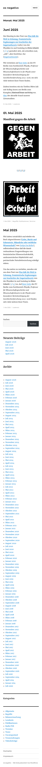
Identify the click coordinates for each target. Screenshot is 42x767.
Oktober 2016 (11, 668)
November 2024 (12, 442)
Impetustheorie (10, 57)
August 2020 (10, 543)
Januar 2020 (10, 561)
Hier (5, 95)
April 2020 (9, 555)
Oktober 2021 (11, 511)
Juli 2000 (9, 686)
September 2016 (12, 671)
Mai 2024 (9, 460)
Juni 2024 (9, 457)
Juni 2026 (9, 348)
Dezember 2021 (12, 505)
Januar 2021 (10, 528)
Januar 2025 (10, 436)
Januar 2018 (10, 624)
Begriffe (15, 221)
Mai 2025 (10, 230)
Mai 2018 (9, 612)
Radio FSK (9, 726)
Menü (35, 8)
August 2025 (10, 415)
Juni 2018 (9, 609)
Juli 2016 (9, 674)
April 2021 (9, 519)
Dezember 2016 (12, 662)
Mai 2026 (9, 351)
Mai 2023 (9, 472)
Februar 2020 (11, 558)
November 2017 (12, 629)
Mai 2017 (9, 647)
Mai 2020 (9, 552)
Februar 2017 (10, 656)
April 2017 (9, 650)
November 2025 (12, 407)
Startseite (7, 751)
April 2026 (9, 354)
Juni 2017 (9, 644)
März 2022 (10, 496)
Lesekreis (16, 104)
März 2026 (10, 395)
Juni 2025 (10, 30)
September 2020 (12, 540)
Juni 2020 (9, 549)
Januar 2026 (10, 401)
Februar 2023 (11, 481)
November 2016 (12, 665)
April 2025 (9, 427)
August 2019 (10, 576)
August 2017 (10, 638)
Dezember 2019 (12, 564)
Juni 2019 (9, 579)
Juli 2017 (8, 641)
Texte (7, 732)
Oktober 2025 (11, 410)
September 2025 (12, 412)
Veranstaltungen (12, 738)
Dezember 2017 (11, 626)
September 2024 (12, 448)
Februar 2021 (10, 525)
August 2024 (10, 451)
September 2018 (12, 603)
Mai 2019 (9, 582)
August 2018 (10, 606)
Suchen (6, 319)
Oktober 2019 (11, 570)
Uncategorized (11, 735)
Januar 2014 (10, 683)
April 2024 (9, 463)
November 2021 (12, 508)
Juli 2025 (9, 418)
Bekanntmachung (13, 717)
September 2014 (12, 677)
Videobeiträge (11, 741)
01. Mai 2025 (12, 113)
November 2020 (12, 534)
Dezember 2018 (12, 597)
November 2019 (12, 567)
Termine (32, 221)
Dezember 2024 (12, 439)
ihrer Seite (26, 284)
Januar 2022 (10, 502)
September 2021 (12, 514)
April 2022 (9, 493)
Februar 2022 (11, 499)
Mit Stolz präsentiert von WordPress (25, 763)
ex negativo (11, 7)
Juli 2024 (9, 454)
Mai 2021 (9, 517)
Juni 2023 (9, 469)
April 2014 (9, 680)
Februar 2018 (10, 621)
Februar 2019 (11, 591)
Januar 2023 (10, 484)
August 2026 (10, 342)
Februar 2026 (11, 398)
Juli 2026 (9, 345)
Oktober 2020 (11, 537)
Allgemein (9, 711)
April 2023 (9, 475)
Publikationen (24, 221)
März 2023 (9, 478)
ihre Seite (23, 63)
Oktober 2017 (11, 632)
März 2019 (9, 588)
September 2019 (12, 573)
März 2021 (9, 522)
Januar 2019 (10, 594)
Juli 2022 (9, 487)
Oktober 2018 (11, 600)
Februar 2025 (11, 433)
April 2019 (9, 585)
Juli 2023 (9, 466)
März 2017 (9, 653)
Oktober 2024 (11, 445)
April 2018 (9, 615)
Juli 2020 (9, 546)
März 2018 (9, 618)
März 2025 (10, 430)
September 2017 (12, 635)
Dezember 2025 (12, 404)
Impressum (8, 756)
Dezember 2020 (12, 531)
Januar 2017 (10, 659)
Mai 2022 (9, 490)
